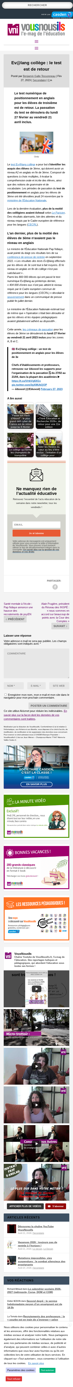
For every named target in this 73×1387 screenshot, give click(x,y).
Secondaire (39, 80)
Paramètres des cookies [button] (20, 1370)
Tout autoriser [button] (47, 1370)
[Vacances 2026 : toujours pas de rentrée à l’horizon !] (11, 1244)
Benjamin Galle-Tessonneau (39, 76)
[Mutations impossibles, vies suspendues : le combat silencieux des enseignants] (11, 1260)
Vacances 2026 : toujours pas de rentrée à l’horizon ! (37, 1244)
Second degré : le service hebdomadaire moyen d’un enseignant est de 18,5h (34, 1304)
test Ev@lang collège (23, 164)
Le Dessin (48, 1249)
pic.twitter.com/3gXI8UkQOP (29, 384)
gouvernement (15, 296)
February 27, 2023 (52, 389)
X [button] (70, 1325)
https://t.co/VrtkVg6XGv (26, 380)
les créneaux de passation (38, 329)
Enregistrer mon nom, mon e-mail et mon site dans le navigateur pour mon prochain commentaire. (36, 696)
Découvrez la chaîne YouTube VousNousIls (36, 1228)
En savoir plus (36, 784)
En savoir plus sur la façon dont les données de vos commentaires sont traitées (35, 714)
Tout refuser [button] (14, 1378)
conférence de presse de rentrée (26, 257)
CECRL (32, 224)
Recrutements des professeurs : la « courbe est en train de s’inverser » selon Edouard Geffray (36, 1319)
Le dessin (37, 1249)
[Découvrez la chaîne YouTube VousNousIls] (11, 1228)
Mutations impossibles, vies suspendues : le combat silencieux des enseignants (41, 1261)
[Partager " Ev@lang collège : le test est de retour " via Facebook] (55, 586)
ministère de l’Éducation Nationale (26, 200)
